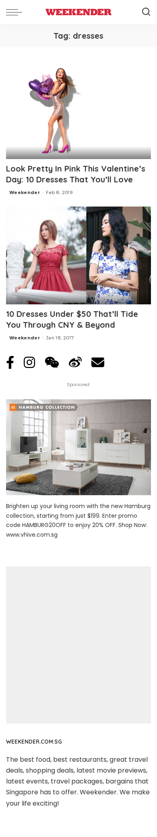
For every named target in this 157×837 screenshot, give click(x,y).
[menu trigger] (16, 12)
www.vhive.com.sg (32, 535)
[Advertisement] (78, 644)
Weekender (24, 192)
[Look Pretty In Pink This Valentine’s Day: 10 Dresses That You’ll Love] (78, 110)
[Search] (146, 12)
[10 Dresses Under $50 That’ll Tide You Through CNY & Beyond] (78, 255)
